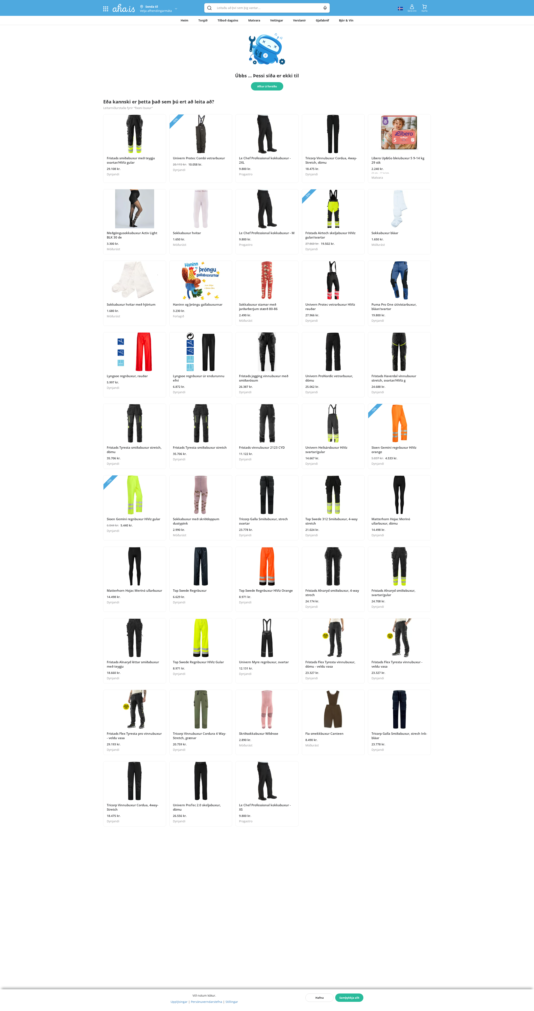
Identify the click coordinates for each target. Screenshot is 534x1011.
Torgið (203, 20)
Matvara (254, 20)
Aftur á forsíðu (267, 86)
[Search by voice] (325, 8)
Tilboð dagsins (228, 20)
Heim (184, 20)
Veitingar (276, 20)
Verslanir (299, 20)
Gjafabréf (322, 20)
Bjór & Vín (346, 20)
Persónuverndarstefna (206, 1002)
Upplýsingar (179, 1002)
